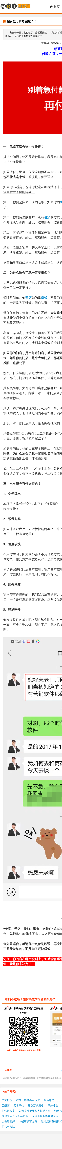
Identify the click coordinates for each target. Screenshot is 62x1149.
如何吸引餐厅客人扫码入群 (34, 1110)
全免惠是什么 (52, 1100)
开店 (28, 298)
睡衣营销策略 (36, 1105)
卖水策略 (18, 1105)
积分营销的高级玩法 (28, 1100)
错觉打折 (7, 1100)
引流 (47, 217)
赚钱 (44, 298)
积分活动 (52, 1105)
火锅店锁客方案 (28, 1121)
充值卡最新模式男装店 (45, 1116)
